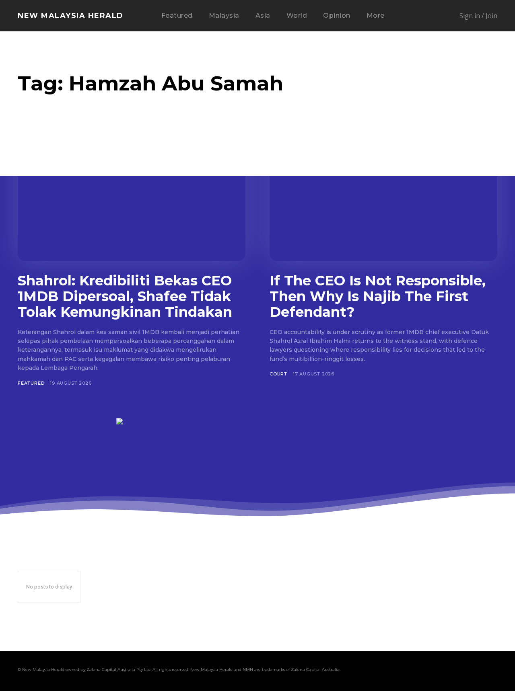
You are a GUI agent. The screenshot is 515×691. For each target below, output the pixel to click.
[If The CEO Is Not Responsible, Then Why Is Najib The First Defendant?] (383, 198)
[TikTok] (445, 671)
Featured (31, 383)
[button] (417, 16)
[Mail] (430, 671)
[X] (461, 671)
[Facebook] (400, 671)
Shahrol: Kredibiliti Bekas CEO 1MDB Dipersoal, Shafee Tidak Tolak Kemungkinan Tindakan (125, 296)
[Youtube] (491, 671)
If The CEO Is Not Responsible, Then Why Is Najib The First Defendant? (378, 296)
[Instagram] (415, 671)
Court (278, 374)
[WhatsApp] (476, 671)
